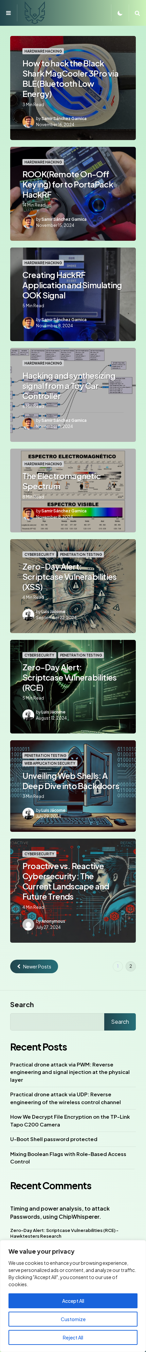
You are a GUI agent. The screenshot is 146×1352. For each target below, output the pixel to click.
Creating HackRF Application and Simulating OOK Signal (72, 285)
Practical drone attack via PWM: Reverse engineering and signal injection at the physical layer (70, 1072)
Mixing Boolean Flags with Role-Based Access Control (68, 1158)
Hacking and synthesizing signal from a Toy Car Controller (68, 385)
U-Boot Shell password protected (53, 1139)
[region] (73, 1296)
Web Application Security (49, 763)
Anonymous (53, 921)
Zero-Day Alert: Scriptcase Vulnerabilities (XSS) (69, 576)
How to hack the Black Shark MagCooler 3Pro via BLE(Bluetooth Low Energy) (70, 78)
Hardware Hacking (43, 51)
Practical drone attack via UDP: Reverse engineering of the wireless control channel (65, 1098)
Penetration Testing (81, 554)
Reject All (73, 1337)
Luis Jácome (53, 611)
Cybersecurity (39, 554)
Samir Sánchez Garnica (64, 118)
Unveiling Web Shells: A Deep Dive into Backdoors (70, 780)
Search (22, 1004)
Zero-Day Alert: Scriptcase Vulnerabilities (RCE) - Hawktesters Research (64, 1233)
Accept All (73, 1301)
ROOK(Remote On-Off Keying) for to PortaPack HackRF (67, 184)
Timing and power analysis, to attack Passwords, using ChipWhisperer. (60, 1212)
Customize (73, 1319)
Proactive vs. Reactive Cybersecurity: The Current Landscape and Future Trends (65, 881)
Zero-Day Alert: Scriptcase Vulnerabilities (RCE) (69, 677)
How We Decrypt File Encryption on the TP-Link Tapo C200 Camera (70, 1120)
